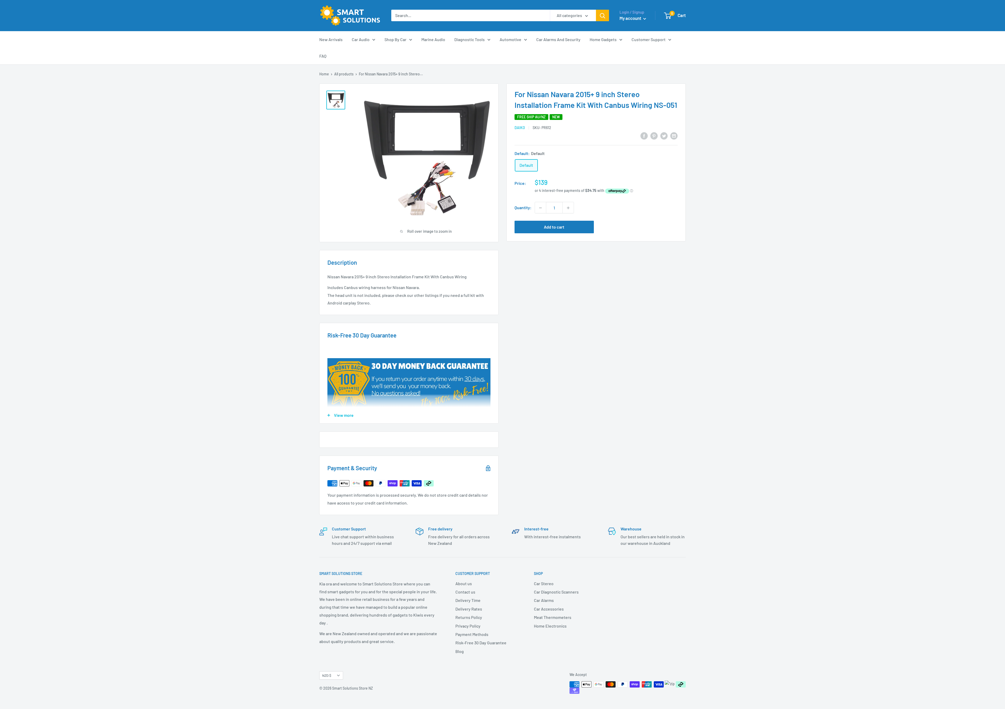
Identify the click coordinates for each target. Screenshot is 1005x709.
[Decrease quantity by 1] (540, 207)
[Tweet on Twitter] (664, 135)
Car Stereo (544, 583)
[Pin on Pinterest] (654, 135)
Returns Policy (468, 617)
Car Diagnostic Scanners (556, 591)
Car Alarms (544, 600)
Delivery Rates (468, 608)
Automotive (510, 39)
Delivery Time (468, 600)
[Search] (602, 15)
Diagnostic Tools (469, 39)
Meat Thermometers (552, 617)
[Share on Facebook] (644, 135)
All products (344, 74)
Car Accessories (549, 608)
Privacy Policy (468, 625)
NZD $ (326, 675)
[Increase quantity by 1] (568, 207)
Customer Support (649, 39)
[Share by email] (674, 135)
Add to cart (554, 227)
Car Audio (361, 39)
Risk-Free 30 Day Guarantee (480, 642)
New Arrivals (331, 39)
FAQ (322, 55)
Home (324, 74)
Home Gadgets (603, 39)
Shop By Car (395, 39)
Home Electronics (550, 625)
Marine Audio (433, 39)
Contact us (465, 591)
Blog (459, 651)
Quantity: (523, 207)
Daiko (520, 127)
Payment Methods (471, 634)
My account (630, 18)
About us (463, 583)
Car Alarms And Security (558, 39)
